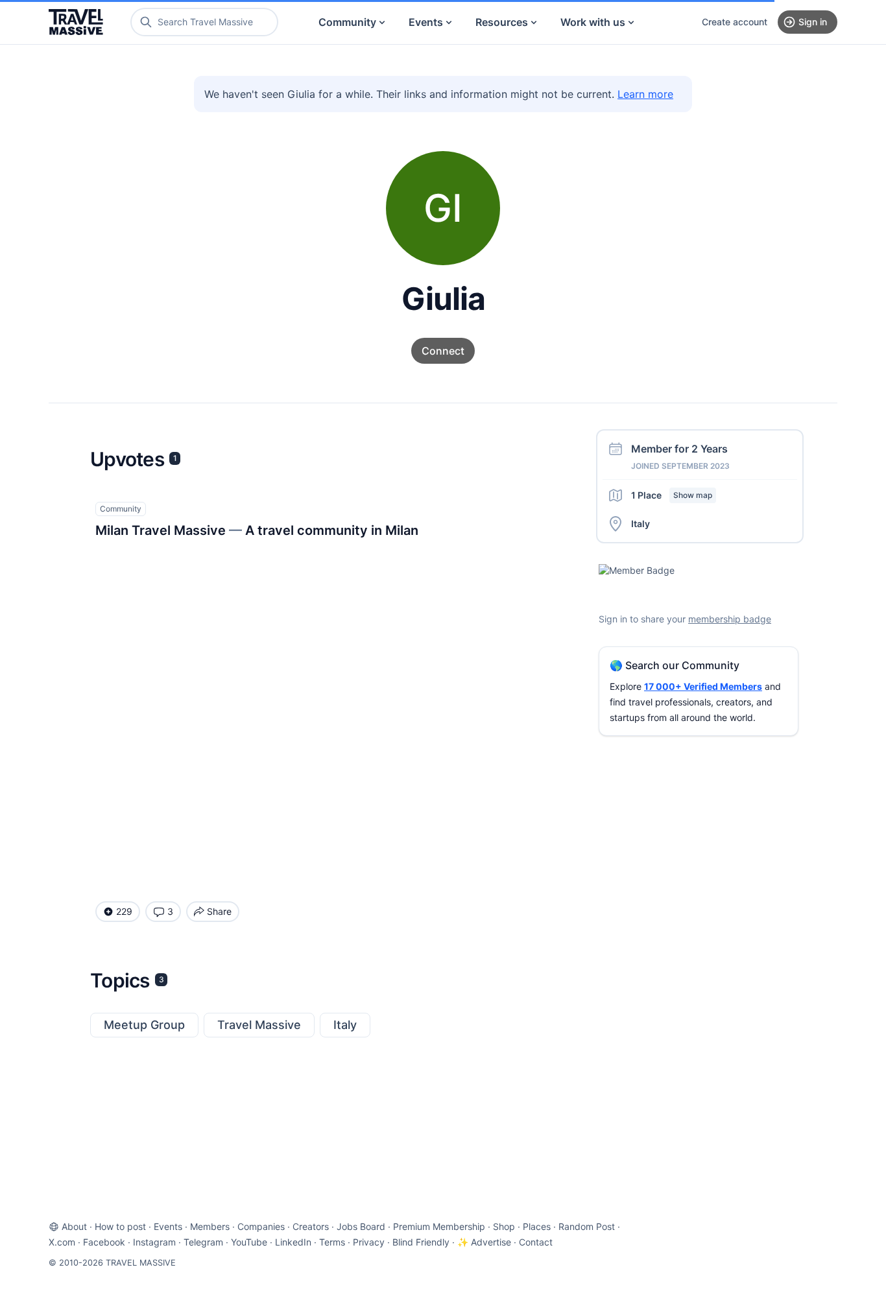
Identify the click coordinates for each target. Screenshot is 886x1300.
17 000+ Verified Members (703, 686)
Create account (734, 21)
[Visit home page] (76, 22)
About (74, 1226)
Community (347, 22)
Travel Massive (259, 1025)
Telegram (203, 1241)
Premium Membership (439, 1226)
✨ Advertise (484, 1241)
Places (537, 1226)
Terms (332, 1241)
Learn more (645, 94)
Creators (311, 1226)
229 (124, 911)
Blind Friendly (420, 1241)
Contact (536, 1241)
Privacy (369, 1241)
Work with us (592, 22)
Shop (504, 1226)
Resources (501, 22)
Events (426, 22)
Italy (345, 1025)
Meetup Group (144, 1025)
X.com (62, 1241)
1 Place (671, 495)
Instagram (154, 1241)
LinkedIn (293, 1241)
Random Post (586, 1226)
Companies (261, 1226)
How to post (120, 1226)
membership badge (729, 618)
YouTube (249, 1241)
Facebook (104, 1241)
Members (210, 1226)
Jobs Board (361, 1226)
